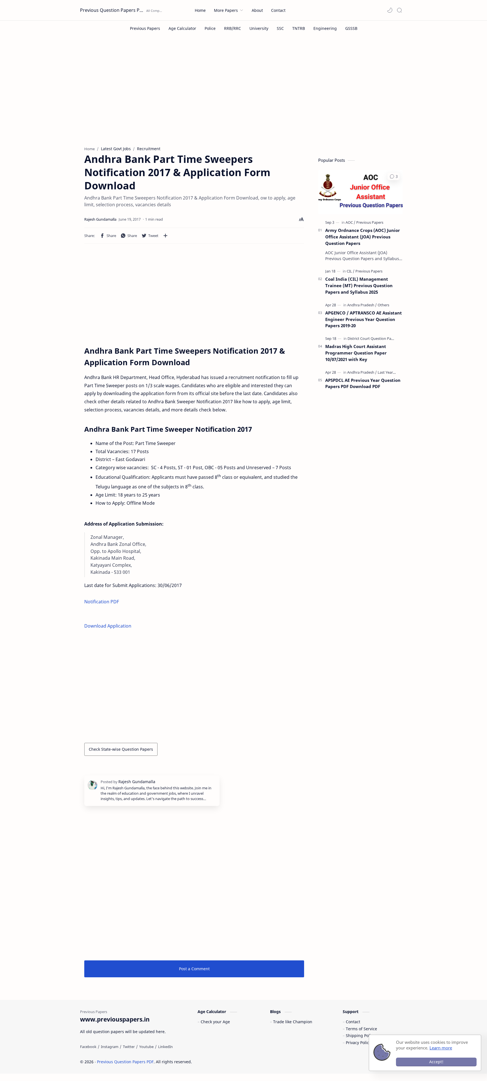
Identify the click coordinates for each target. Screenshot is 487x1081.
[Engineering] (325, 28)
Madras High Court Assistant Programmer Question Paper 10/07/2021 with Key (356, 353)
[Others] (383, 304)
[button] (390, 10)
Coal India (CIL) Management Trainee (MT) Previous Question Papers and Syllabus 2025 (359, 285)
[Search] (399, 10)
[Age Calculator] (182, 28)
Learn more (441, 1048)
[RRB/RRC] (232, 28)
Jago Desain (230, 1061)
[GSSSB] (351, 28)
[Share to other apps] (165, 235)
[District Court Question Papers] (373, 338)
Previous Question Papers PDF (112, 10)
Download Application (107, 626)
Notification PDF (101, 602)
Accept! (436, 1061)
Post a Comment (194, 968)
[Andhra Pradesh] (362, 304)
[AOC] (350, 222)
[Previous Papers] (145, 28)
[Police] (210, 28)
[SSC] (280, 28)
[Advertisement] (243, 95)
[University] (258, 28)
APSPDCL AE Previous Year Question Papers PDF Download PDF (362, 383)
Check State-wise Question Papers (121, 749)
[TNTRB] (298, 28)
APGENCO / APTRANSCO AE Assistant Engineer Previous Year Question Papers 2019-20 (363, 319)
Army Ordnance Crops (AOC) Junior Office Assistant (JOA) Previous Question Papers (362, 236)
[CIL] (351, 271)
